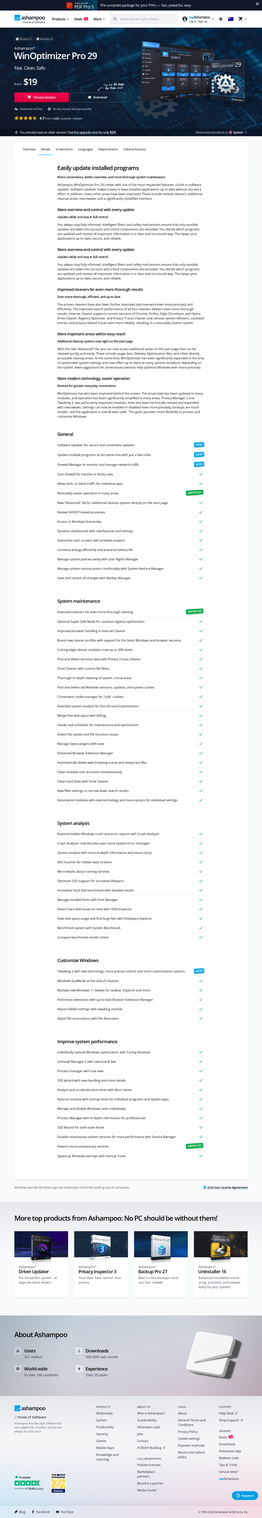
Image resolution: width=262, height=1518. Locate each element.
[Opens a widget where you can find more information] (245, 1496)
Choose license (44, 97)
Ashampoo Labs (148, 1427)
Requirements (108, 149)
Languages (85, 149)
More (97, 19)
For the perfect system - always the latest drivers (38, 1280)
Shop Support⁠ (229, 1420)
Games (101, 1441)
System (101, 1420)
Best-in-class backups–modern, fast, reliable (159, 1280)
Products (58, 19)
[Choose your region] (230, 19)
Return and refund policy (191, 1454)
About (182, 1413)
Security (102, 1434)
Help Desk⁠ (226, 1413)
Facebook (43, 1512)
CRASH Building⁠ (149, 1448)
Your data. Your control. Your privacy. (100, 1280)
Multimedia (104, 1413)
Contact (142, 1441)
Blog (22, 1512)
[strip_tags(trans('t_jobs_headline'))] (58, 1483)
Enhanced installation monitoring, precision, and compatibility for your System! (220, 1282)
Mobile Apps (105, 1448)
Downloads (227, 1444)
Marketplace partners (146, 1474)
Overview (29, 149)
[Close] (257, 4)
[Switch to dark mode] (220, 19)
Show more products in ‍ (219, 132)
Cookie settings (189, 1438)
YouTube (67, 1512)
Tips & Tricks (228, 1465)
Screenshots (64, 149)
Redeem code (229, 1458)
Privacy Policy (188, 1432)
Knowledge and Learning (107, 1457)
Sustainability (147, 1420)
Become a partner (150, 1483)
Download (100, 97)
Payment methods (191, 1445)
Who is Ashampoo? (151, 1413)
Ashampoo (229, 1479)
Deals (80, 19)
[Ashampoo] (30, 1408)
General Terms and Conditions (192, 1422)
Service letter (228, 1472)
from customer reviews (61, 118)
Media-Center (147, 1490)
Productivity (105, 1427)
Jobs (140, 1434)
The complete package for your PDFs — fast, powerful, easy (145, 5)
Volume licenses (134, 149)
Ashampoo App (230, 1451)
